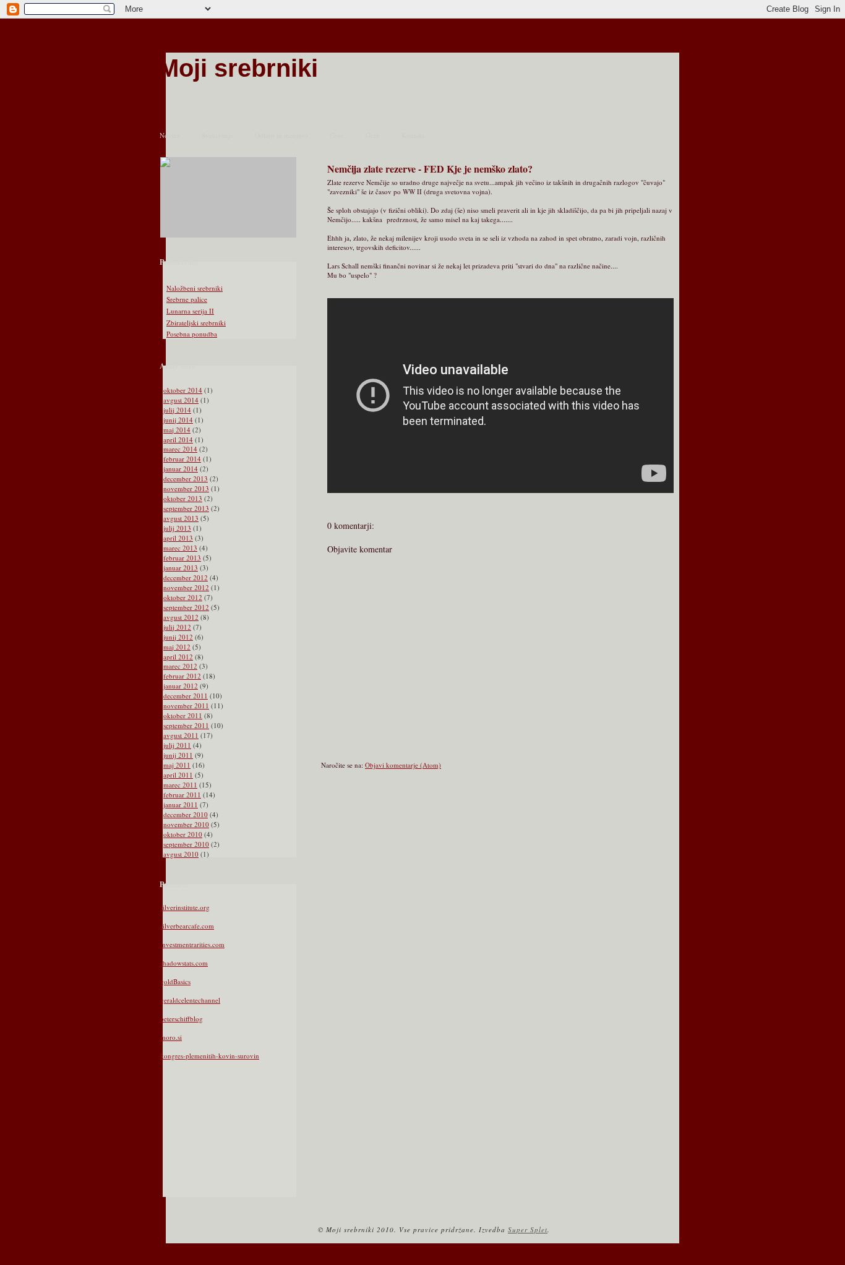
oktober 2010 (182, 834)
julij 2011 (177, 745)
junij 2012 (178, 636)
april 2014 (178, 439)
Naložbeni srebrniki (194, 288)
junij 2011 (178, 755)
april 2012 (178, 656)
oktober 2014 (182, 390)
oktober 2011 (182, 715)
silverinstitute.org (185, 907)
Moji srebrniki (238, 68)
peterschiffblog (181, 1018)
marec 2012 (180, 666)
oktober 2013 (182, 498)
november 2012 (186, 587)
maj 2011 (177, 765)
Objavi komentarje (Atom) (403, 765)
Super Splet (527, 1229)
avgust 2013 (181, 518)
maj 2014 (177, 429)
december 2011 (185, 695)
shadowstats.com (184, 962)
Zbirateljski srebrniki (196, 322)
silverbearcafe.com (187, 925)
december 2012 (185, 577)
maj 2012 (177, 646)
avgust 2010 (181, 854)
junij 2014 (178, 419)
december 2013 (185, 478)
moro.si (171, 1037)
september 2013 (186, 508)
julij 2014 (177, 409)
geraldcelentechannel (190, 1000)
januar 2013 (180, 567)
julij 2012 (177, 627)
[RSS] (166, 1232)
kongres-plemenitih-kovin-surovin (209, 1055)
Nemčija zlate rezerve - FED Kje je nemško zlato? (430, 168)
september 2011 (186, 725)
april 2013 (178, 537)
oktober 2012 (182, 597)
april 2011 (178, 774)
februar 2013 (182, 557)
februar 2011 (182, 794)
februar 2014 (182, 458)
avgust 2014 (181, 400)
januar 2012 (180, 685)
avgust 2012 (181, 617)
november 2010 (186, 824)
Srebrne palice (186, 299)
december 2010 (185, 814)
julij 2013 (177, 528)
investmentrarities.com (192, 944)
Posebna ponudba (191, 333)
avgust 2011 (181, 735)
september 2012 (186, 607)
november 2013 (186, 488)
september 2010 (186, 844)
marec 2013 (180, 547)
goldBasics (175, 981)
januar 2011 (180, 804)
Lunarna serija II (190, 310)
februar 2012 (182, 675)
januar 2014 (180, 468)
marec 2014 (180, 448)
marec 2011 (180, 784)
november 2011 (186, 705)
